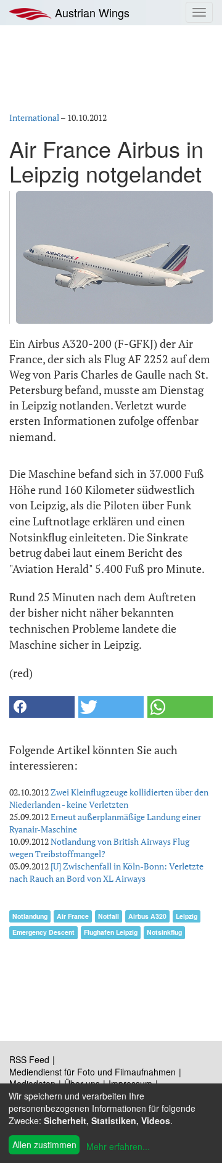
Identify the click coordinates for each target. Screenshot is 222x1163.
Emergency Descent (43, 932)
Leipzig (186, 916)
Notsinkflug (164, 932)
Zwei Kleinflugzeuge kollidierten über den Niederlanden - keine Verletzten (108, 798)
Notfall (108, 916)
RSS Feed (29, 1059)
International (34, 117)
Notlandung (29, 916)
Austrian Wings (91, 12)
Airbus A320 (147, 916)
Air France (73, 916)
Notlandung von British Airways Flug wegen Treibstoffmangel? (99, 848)
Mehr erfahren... (118, 1146)
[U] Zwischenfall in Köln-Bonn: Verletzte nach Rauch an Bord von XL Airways (106, 872)
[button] (42, 707)
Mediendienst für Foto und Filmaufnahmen (92, 1072)
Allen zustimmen (44, 1144)
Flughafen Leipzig (111, 932)
